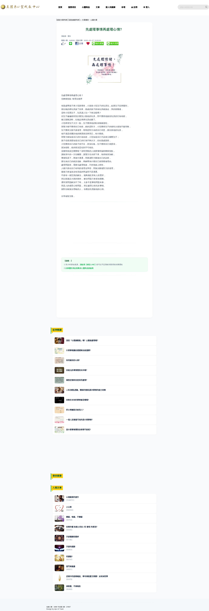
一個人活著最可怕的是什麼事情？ (79, 419)
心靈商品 (86, 7)
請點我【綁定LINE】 (88, 264)
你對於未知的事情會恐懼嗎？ (78, 400)
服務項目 (72, 7)
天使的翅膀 (70, 546)
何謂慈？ (69, 556)
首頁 (60, 7)
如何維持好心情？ (73, 360)
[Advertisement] (104, 222)
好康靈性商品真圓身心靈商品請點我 (79, 268)
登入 (148, 7)
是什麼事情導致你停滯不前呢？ (79, 429)
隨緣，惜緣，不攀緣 (74, 517)
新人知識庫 (110, 7)
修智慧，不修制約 (73, 586)
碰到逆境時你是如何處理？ (77, 380)
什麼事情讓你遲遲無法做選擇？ (79, 350)
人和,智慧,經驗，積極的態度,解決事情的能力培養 (86, 390)
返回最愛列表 (74, 20)
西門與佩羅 (70, 566)
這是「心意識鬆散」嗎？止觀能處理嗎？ (82, 340)
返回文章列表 (62, 20)
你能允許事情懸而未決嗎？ (77, 370)
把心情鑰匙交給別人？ (75, 409)
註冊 (135, 7)
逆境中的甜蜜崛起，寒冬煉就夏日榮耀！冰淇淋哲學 (87, 576)
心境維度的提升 (72, 497)
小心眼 (69, 507)
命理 (123, 7)
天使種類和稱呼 (72, 536)
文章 (98, 7)
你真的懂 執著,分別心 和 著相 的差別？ (82, 526)
